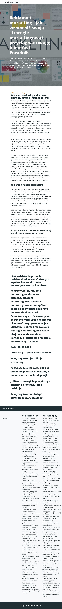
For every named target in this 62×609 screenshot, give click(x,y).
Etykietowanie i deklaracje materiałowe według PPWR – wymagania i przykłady (30, 431)
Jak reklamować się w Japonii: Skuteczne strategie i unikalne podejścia (51, 420)
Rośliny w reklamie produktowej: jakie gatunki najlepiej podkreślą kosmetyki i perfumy (51, 486)
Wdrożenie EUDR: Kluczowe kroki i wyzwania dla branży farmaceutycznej (50, 523)
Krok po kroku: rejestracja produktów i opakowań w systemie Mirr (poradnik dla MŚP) (30, 461)
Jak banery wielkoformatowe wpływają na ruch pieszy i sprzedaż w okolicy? (50, 518)
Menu (54, 2)
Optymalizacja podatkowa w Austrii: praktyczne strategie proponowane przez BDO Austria (30, 475)
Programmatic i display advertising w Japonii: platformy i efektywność (49, 425)
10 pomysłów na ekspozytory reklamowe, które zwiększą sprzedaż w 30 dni (30, 580)
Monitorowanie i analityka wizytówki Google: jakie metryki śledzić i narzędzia (31, 482)
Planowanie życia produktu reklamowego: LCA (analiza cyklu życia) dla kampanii (29, 442)
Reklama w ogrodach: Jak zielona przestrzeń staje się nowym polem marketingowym (51, 442)
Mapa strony (5, 418)
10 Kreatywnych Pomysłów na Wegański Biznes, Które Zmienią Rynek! (51, 541)
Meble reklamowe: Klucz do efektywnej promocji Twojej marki (30, 574)
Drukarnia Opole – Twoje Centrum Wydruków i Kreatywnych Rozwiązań (49, 580)
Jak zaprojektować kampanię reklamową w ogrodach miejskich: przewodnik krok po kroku (51, 448)
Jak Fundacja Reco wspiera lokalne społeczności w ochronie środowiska (29, 425)
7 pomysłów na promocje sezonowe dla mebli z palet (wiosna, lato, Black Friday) (29, 531)
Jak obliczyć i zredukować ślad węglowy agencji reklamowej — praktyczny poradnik (31, 447)
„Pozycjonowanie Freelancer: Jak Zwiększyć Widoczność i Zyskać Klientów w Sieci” (51, 569)
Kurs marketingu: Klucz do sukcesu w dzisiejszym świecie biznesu (30, 552)
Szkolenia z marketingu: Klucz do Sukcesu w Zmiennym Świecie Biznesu (51, 467)
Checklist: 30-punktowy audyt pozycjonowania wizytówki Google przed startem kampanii (30, 519)
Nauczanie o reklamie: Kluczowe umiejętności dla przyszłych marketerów (29, 585)
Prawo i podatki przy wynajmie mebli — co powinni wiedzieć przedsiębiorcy (31, 541)
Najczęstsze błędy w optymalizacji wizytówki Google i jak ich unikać (31, 487)
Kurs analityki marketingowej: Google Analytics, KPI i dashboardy (30, 558)
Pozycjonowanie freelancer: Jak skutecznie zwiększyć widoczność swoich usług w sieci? (51, 562)
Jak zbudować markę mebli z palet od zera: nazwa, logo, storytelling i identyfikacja (30, 536)
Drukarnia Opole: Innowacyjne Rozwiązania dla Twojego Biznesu (51, 574)
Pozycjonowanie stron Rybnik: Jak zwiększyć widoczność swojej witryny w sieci (30, 563)
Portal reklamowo (11, 2)
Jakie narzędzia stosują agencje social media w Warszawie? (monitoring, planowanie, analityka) (31, 504)
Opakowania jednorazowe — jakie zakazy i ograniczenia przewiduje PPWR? (30, 436)
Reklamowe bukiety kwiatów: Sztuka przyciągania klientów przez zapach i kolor (50, 454)
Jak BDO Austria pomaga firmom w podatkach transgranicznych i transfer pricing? (30, 468)
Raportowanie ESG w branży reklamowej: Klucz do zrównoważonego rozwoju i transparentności (50, 555)
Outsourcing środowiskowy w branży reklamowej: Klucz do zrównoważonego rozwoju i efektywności (51, 586)
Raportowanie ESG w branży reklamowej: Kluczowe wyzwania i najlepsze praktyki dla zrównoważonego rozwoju (51, 548)
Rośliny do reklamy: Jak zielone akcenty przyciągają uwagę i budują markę (51, 480)
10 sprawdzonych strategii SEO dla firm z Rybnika (51, 506)
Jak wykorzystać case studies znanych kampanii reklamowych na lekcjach (31, 590)
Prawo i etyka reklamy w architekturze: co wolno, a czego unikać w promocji (50, 436)
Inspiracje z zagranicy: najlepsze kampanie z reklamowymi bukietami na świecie (50, 461)
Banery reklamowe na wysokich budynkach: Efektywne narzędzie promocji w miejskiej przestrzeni (51, 511)
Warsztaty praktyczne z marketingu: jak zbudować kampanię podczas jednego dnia (50, 473)
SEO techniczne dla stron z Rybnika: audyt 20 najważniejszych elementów (30, 569)
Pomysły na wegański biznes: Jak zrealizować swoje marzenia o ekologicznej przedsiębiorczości (50, 535)
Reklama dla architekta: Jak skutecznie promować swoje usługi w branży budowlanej (50, 431)
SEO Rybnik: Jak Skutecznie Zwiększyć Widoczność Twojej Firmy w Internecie (51, 502)
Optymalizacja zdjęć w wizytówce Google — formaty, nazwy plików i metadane (30, 525)
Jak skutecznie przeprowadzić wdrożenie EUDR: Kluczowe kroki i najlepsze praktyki (51, 529)
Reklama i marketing (18, 93)
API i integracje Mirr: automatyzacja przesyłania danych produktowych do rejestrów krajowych (30, 453)
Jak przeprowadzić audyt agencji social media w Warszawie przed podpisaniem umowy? (31, 511)
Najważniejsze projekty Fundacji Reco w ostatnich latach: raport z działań (29, 420)
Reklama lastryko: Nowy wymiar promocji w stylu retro (51, 492)
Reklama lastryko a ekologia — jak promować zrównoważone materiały (51, 496)
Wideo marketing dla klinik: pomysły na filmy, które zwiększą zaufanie (29, 492)
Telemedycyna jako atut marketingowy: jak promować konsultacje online (30, 498)
